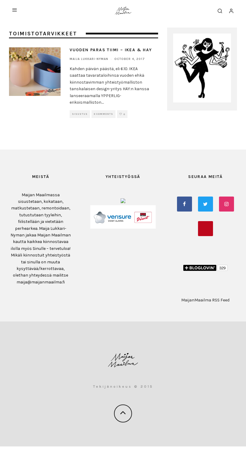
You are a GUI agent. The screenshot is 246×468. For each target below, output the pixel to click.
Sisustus (80, 114)
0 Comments (103, 114)
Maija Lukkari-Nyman (89, 59)
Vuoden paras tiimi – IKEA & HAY (111, 49)
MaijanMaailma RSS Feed (205, 300)
